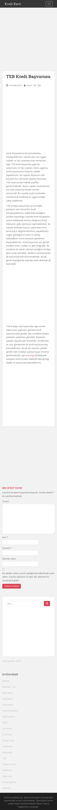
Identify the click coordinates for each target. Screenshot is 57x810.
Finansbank (7, 704)
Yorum (5, 501)
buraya (31, 355)
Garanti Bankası (10, 710)
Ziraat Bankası (9, 782)
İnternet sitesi (9, 558)
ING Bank (7, 728)
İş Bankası (7, 734)
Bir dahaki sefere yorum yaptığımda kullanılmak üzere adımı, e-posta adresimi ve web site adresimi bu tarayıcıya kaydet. (28, 577)
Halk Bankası (8, 716)
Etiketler (6, 788)
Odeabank (7, 746)
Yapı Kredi (7, 776)
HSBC (5, 722)
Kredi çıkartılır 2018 (11, 661)
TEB (39, 85)
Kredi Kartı (13, 4)
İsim (5, 537)
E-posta (7, 548)
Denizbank (7, 698)
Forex (29, 85)
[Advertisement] (28, 42)
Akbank (5, 680)
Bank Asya (7, 692)
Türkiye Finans (9, 764)
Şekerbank (7, 752)
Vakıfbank (7, 770)
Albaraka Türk (9, 686)
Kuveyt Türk (8, 740)
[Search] (47, 603)
